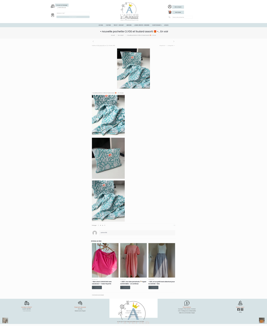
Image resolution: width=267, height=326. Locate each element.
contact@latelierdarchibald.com (134, 316)
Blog (240, 312)
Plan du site (187, 309)
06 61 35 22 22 (134, 315)
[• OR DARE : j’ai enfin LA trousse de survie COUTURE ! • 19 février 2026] (263, 320)
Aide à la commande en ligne (187, 313)
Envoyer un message (61, 5)
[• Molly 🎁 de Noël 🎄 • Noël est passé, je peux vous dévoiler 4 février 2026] (4, 320)
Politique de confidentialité (188, 311)
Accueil (113, 35)
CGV (179, 311)
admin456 (101, 45)
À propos (180, 309)
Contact (193, 309)
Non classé (120, 35)
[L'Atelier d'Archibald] (129, 11)
